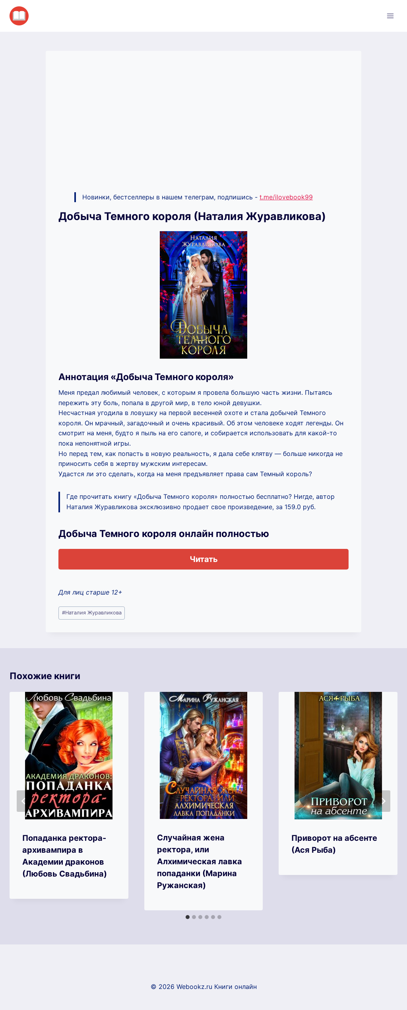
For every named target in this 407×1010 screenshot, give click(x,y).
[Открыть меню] (390, 16)
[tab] (188, 917)
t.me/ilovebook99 (286, 197)
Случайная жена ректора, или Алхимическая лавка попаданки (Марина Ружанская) (199, 861)
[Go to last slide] (24, 801)
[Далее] (383, 801)
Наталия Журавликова (92, 613)
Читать (204, 559)
